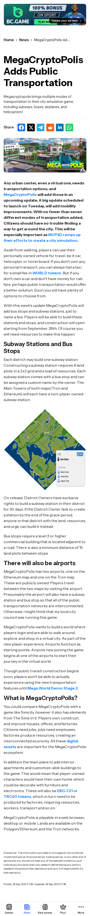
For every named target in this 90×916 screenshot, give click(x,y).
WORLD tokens (46, 272)
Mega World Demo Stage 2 (53, 688)
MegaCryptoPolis (20, 194)
